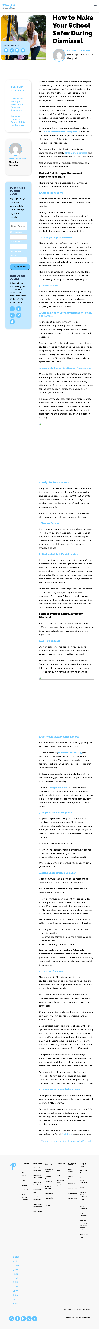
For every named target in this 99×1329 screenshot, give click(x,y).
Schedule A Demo (25, 1174)
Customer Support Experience (48, 1179)
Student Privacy (47, 1204)
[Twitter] (18, 315)
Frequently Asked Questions (60, 1182)
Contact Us (71, 1184)
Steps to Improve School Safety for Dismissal (18, 120)
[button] (6, 50)
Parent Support (70, 1170)
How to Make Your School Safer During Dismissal (73, 29)
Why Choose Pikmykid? (49, 1170)
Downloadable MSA (84, 1236)
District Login (72, 1193)
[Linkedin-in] (12, 315)
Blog (58, 1175)
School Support (70, 1178)
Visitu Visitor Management (37, 1205)
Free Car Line (37, 1211)
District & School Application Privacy (83, 1195)
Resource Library (60, 1169)
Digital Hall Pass (37, 1191)
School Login (72, 1189)
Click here (66, 1134)
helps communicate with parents (62, 131)
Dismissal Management (37, 1169)
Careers (24, 1185)
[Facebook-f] (18, 308)
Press (23, 1180)
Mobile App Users (83, 1172)
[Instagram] (12, 308)
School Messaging (37, 1198)
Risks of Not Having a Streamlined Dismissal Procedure (17, 104)
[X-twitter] (29, 1318)
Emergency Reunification (37, 1184)
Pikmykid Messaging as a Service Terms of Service (83, 1225)
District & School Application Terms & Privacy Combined (83, 1210)
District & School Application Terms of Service (83, 1182)
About (24, 1168)
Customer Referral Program (25, 1197)
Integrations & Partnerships (49, 1196)
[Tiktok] (12, 321)
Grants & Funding (48, 1187)
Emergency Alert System (37, 1176)
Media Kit (25, 1190)
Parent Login (72, 1198)
